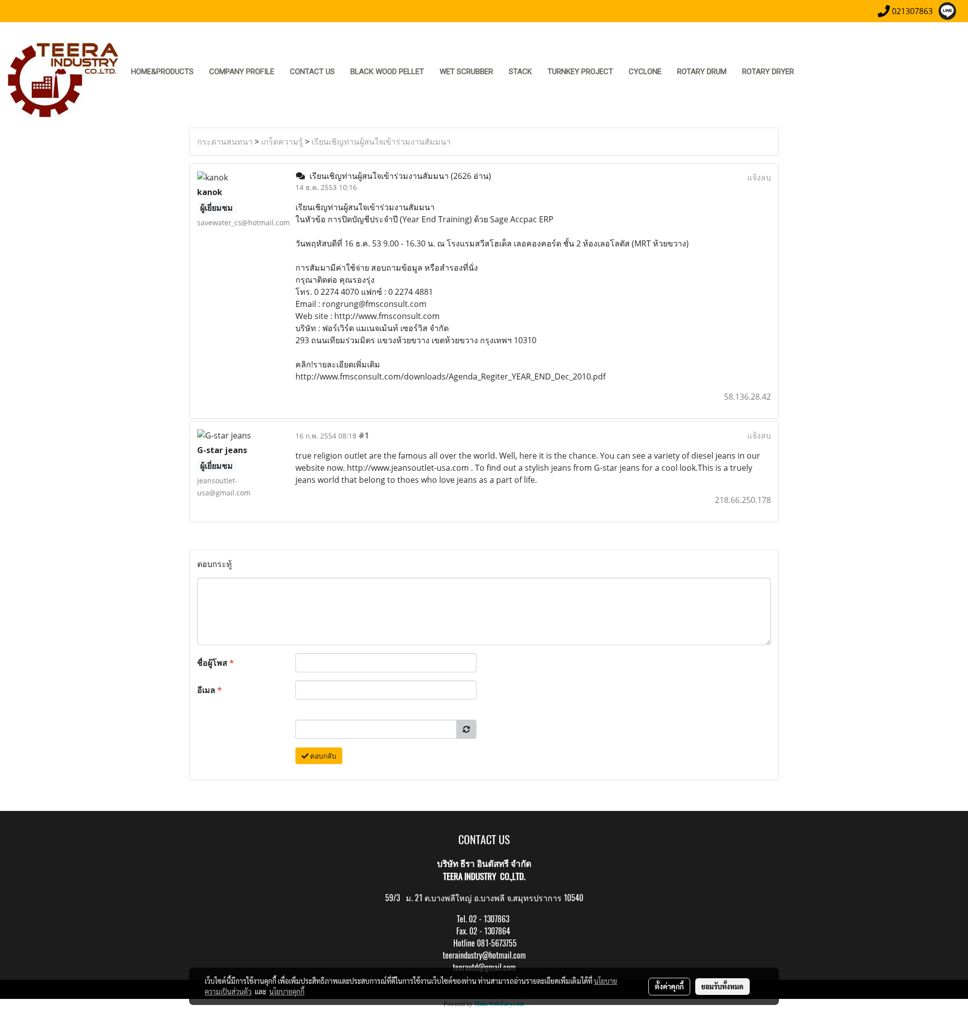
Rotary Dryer (768, 71)
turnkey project (580, 71)
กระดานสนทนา (225, 141)
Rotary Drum (702, 71)
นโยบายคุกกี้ (287, 991)
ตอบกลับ (322, 756)
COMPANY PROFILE (241, 71)
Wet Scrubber (466, 71)
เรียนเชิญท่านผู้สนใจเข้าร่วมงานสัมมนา (381, 141)
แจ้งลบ (759, 177)
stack (520, 71)
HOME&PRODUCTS (162, 71)
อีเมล (209, 690)
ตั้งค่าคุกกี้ (669, 986)
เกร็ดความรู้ (282, 141)
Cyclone (645, 71)
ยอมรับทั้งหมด (722, 986)
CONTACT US (312, 71)
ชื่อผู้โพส (215, 662)
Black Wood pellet (387, 71)
